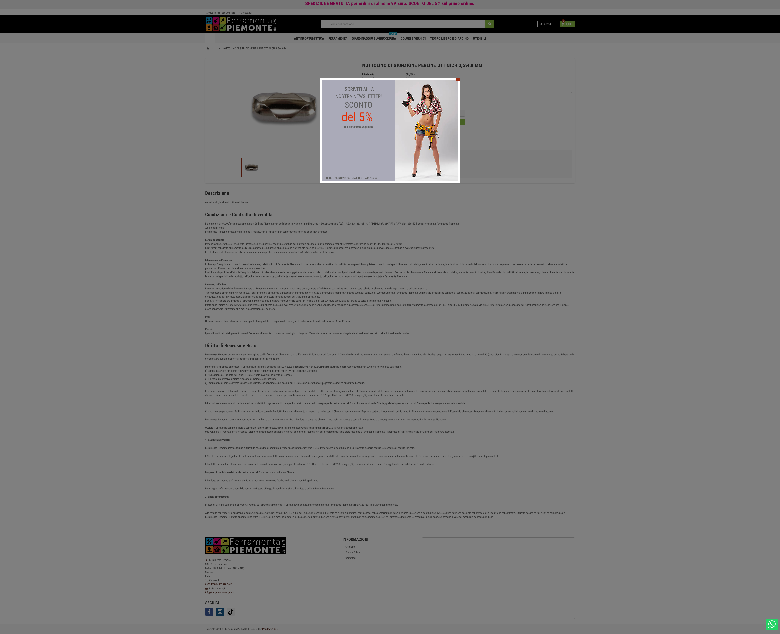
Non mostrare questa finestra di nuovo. (353, 177)
